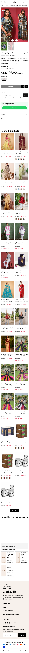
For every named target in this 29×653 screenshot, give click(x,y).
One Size (4, 79)
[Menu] (1, 2)
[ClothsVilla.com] (14, 2)
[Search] (4, 2)
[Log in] (24, 2)
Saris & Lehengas (11, 69)
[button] (27, 2)
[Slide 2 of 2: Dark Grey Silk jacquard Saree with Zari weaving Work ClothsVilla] (4, 46)
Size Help (15, 107)
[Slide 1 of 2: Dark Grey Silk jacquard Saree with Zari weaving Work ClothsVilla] (11, 46)
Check (25, 95)
